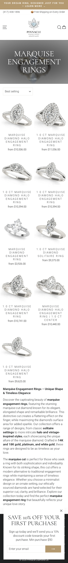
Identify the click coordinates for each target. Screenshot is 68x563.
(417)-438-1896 (11, 12)
